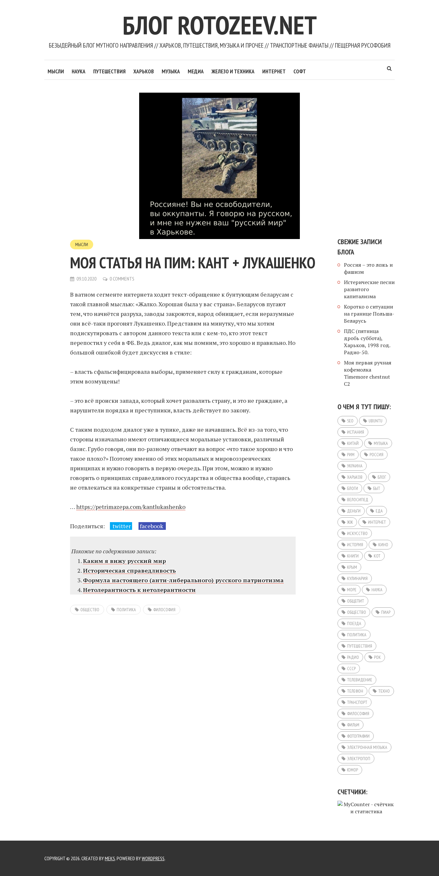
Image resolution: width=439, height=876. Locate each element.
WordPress (153, 858)
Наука (78, 71)
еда (379, 511)
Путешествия (109, 71)
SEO (350, 421)
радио (353, 657)
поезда (354, 623)
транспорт (357, 702)
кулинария (357, 578)
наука (377, 590)
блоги (352, 488)
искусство (357, 533)
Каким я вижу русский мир (124, 561)
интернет (377, 522)
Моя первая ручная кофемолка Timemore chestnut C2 (367, 373)
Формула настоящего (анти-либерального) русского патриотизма (183, 580)
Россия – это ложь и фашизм (368, 268)
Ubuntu (375, 421)
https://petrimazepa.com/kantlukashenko (130, 507)
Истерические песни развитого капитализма (369, 289)
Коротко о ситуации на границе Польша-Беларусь (369, 313)
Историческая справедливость (129, 570)
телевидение (359, 680)
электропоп (358, 758)
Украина (355, 466)
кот (377, 556)
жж (350, 522)
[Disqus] (182, 695)
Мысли (56, 71)
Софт (299, 71)
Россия (376, 454)
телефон (355, 691)
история (355, 545)
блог (382, 477)
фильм (353, 725)
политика (126, 610)
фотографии (358, 736)
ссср (351, 668)
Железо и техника (233, 71)
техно (384, 691)
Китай (353, 443)
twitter (121, 526)
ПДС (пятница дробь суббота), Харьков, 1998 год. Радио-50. (367, 341)
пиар (385, 612)
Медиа (196, 71)
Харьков (143, 71)
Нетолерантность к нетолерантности (139, 590)
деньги (354, 511)
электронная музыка (367, 747)
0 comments (122, 278)
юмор (352, 770)
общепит (355, 601)
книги (353, 556)
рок (377, 657)
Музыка (171, 71)
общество (89, 610)
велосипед (357, 500)
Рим (350, 454)
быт (376, 488)
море (351, 590)
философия (164, 610)
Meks (110, 858)
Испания (355, 432)
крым (352, 567)
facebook (152, 526)
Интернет (274, 71)
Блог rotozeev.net (219, 24)
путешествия (359, 646)
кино (383, 545)
